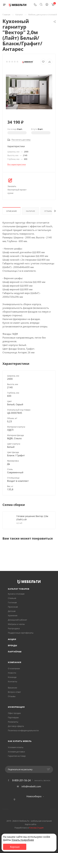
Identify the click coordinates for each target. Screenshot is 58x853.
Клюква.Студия (36, 827)
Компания (14, 662)
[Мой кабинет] (46, 4)
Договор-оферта (16, 726)
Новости (12, 672)
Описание (11, 211)
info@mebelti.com (31, 786)
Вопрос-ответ (14, 692)
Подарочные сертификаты (20, 632)
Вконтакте (17, 809)
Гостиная (12, 602)
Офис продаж (14, 713)
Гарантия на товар (17, 756)
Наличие (30, 211)
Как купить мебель (20, 741)
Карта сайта (30, 824)
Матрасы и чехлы (16, 624)
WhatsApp (33, 809)
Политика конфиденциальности (23, 730)
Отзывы (48, 211)
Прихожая (13, 606)
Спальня (12, 598)
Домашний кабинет (17, 619)
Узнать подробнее (23, 840)
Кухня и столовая (16, 593)
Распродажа (14, 628)
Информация (16, 707)
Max (41, 809)
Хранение (12, 615)
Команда (12, 677)
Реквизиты (13, 721)
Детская (11, 611)
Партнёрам (14, 651)
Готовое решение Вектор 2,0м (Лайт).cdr (32, 518)
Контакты (12, 681)
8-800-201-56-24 (21, 780)
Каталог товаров (18, 588)
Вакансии (12, 687)
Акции (12, 639)
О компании (14, 668)
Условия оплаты (15, 747)
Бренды (12, 645)
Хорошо (15, 847)
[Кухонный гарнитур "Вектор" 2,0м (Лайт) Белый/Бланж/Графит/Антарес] (29, 91)
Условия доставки (16, 751)
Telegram (25, 809)
